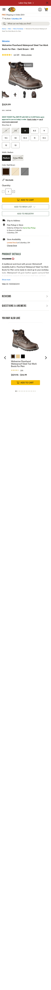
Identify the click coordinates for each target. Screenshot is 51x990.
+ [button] (13, 192)
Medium (6, 158)
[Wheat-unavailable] (15, 171)
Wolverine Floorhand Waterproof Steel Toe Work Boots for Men (24, 363)
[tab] (16, 391)
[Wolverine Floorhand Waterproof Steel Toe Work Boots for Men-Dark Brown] (5, 94)
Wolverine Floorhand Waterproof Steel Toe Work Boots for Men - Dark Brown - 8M (25, 47)
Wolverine (6, 41)
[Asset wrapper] (15, 94)
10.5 (25, 138)
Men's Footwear (18, 29)
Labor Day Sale (25, 3)
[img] (46, 9)
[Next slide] (45, 358)
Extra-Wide (18, 158)
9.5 (6, 138)
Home (4, 29)
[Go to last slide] (5, 358)
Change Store (12, 245)
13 (15, 145)
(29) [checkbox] (21, 370)
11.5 (44, 138)
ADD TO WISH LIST (23, 206)
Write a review (26, 55)
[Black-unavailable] (25, 171)
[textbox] (8, 191)
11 (34, 138)
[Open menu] (4, 9)
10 (15, 138)
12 (6, 145)
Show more (6, 280)
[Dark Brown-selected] (6, 171)
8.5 (34, 131)
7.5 (15, 131)
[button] (47, 2)
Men (9, 29)
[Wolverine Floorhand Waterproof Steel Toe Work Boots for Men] (25, 338)
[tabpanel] (25, 356)
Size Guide (9, 180)
